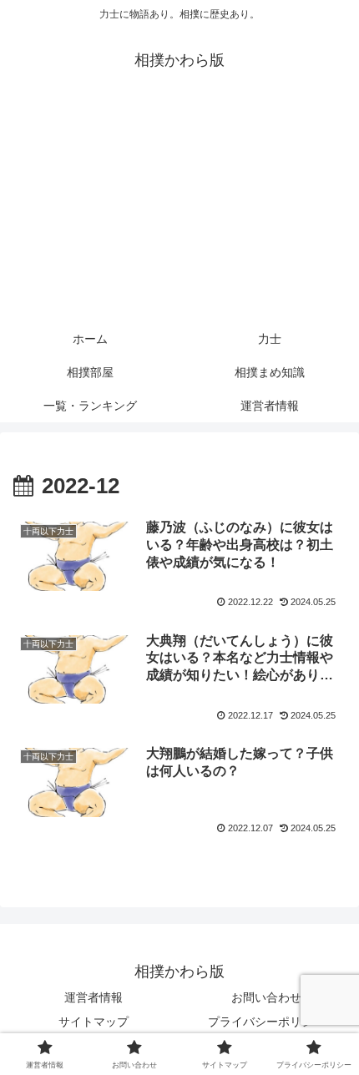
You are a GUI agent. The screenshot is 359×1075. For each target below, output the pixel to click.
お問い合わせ (266, 997)
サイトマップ (93, 1021)
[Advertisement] (179, 210)
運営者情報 (93, 997)
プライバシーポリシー (266, 1021)
